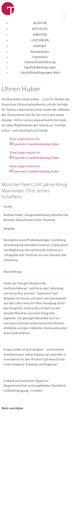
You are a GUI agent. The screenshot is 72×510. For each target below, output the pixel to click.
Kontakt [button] (40, 46)
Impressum (40, 57)
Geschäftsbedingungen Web (40, 72)
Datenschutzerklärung (40, 62)
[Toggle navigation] (64, 16)
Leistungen (40, 40)
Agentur (40, 23)
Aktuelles (40, 28)
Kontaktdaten (40, 51)
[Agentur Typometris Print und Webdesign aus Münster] (17, 10)
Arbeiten (40, 34)
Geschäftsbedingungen (40, 67)
